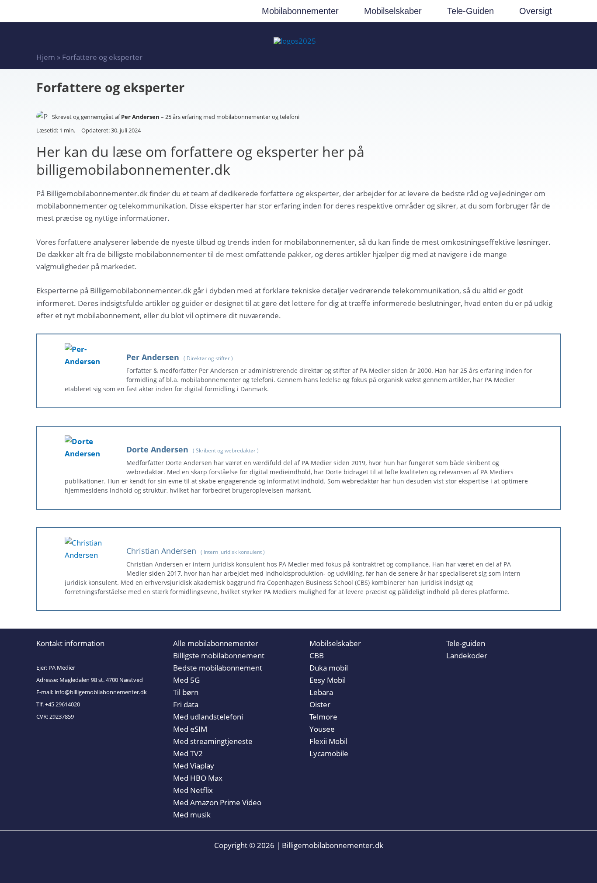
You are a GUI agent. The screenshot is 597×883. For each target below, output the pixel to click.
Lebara (321, 692)
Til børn (185, 692)
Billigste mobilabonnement (218, 655)
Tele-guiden (465, 643)
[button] (343, 11)
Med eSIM (190, 729)
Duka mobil (328, 668)
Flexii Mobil (328, 741)
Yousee (322, 729)
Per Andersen (140, 117)
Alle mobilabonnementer (215, 643)
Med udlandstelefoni (208, 717)
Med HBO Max (197, 778)
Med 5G (186, 680)
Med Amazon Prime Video (217, 802)
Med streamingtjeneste (213, 741)
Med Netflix (193, 790)
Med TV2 (188, 753)
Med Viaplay (193, 766)
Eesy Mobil (327, 680)
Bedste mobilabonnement (217, 668)
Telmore (323, 717)
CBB (316, 655)
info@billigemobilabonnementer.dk (101, 692)
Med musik (192, 815)
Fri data (185, 704)
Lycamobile (328, 753)
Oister (319, 704)
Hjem (45, 57)
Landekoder (466, 655)
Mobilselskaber (335, 643)
